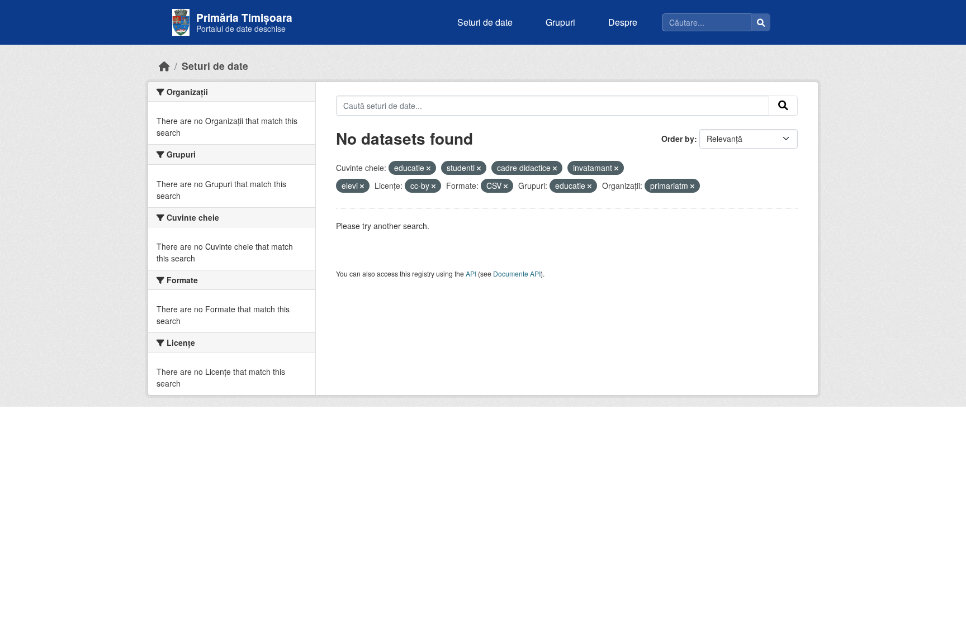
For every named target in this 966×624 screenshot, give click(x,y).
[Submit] (783, 106)
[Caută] (760, 22)
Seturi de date (485, 22)
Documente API (517, 273)
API (471, 273)
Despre (622, 22)
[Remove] (428, 168)
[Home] (164, 66)
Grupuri (560, 22)
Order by (677, 138)
